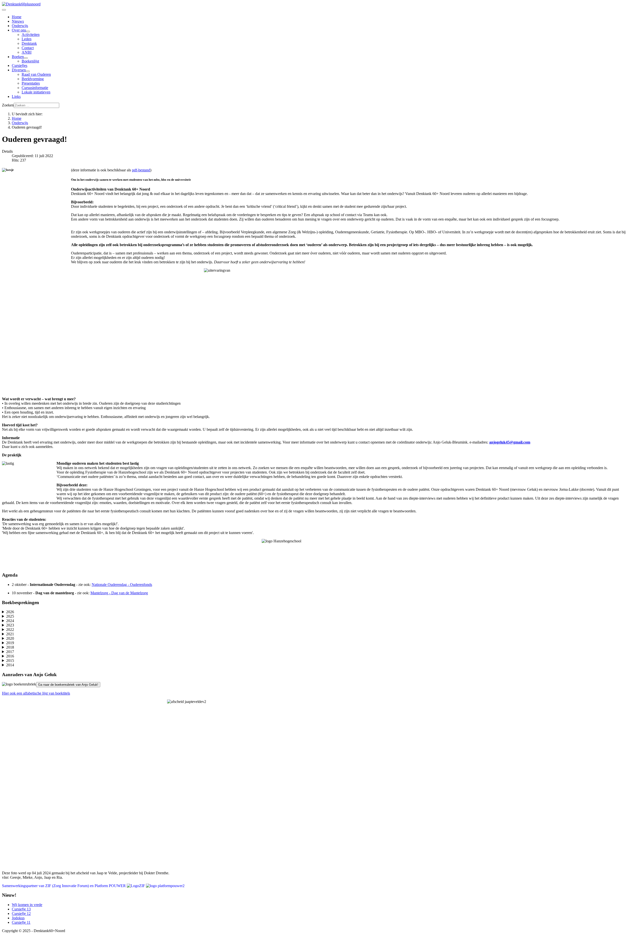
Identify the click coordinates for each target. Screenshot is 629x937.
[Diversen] (28, 71)
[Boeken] (26, 58)
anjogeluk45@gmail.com (509, 442)
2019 (10, 643)
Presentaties (31, 83)
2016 (10, 656)
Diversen (19, 70)
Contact (28, 48)
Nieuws (18, 21)
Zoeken (8, 105)
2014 (10, 665)
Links (16, 96)
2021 (10, 634)
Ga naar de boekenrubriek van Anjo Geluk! (68, 684)
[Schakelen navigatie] (4, 10)
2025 (10, 616)
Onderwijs (20, 26)
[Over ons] (28, 31)
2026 (10, 612)
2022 (10, 629)
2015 (10, 660)
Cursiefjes (19, 65)
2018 (10, 647)
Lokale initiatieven (36, 92)
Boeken (18, 57)
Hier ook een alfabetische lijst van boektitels (36, 693)
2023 (10, 625)
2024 (10, 621)
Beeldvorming (33, 79)
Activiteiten (31, 34)
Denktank (29, 43)
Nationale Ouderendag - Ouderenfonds (122, 584)
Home (16, 17)
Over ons (19, 30)
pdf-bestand (141, 170)
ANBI (26, 52)
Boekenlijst (30, 61)
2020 (10, 638)
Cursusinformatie (35, 88)
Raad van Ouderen (36, 74)
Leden (26, 39)
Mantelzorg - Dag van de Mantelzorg (119, 593)
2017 (10, 652)
